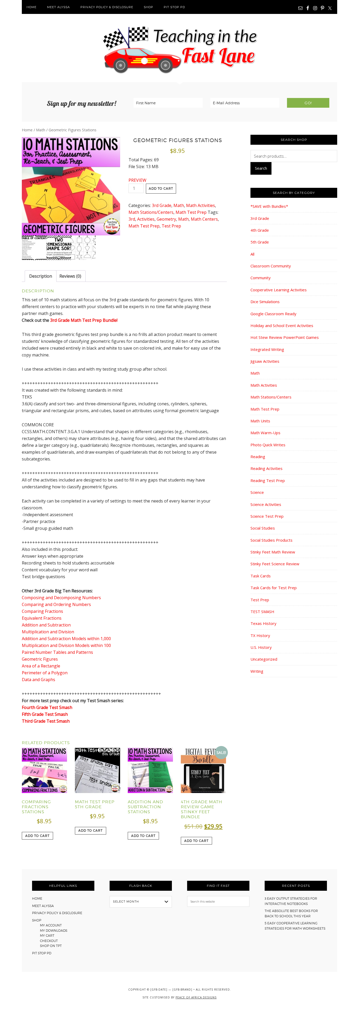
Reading (257, 456)
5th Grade (259, 242)
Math (40, 129)
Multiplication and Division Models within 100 (66, 645)
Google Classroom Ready (273, 313)
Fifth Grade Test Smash (45, 714)
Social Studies (262, 528)
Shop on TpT (51, 946)
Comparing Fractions (42, 611)
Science (257, 492)
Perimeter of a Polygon (45, 673)
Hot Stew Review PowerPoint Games (284, 337)
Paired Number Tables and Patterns (57, 652)
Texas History (263, 623)
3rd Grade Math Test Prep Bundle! (83, 320)
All (252, 254)
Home (27, 129)
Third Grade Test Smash (46, 721)
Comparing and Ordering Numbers (56, 604)
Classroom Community (270, 265)
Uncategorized (263, 659)
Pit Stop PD (41, 953)
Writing (256, 671)
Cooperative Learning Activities (278, 289)
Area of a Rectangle (41, 666)
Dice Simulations (265, 301)
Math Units (260, 420)
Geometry (166, 219)
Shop (36, 920)
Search (261, 168)
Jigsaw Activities (264, 361)
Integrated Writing (267, 349)
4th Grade (259, 230)
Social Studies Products (271, 540)
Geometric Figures (40, 659)
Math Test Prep (191, 212)
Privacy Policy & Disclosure (57, 913)
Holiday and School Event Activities (281, 325)
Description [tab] (40, 276)
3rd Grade (161, 205)
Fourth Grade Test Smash (47, 707)
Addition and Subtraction (46, 625)
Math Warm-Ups (265, 432)
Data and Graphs (38, 679)
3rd (132, 219)
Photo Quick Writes (267, 444)
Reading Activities (266, 468)
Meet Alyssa (43, 906)
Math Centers (204, 219)
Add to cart (161, 188)
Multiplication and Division (48, 632)
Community (260, 277)
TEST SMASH (262, 611)
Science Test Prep (267, 516)
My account (51, 925)
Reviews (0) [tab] (70, 276)
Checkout (49, 941)
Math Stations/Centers (151, 212)
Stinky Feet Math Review (272, 552)
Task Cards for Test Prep (273, 587)
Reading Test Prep (267, 480)
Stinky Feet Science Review (274, 563)
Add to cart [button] (37, 836)
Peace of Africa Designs (196, 997)
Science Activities (265, 504)
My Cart (47, 936)
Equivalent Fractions (41, 618)
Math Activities (200, 205)
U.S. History (261, 647)
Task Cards (260, 575)
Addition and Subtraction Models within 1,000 (66, 638)
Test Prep (171, 226)
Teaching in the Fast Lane (179, 48)
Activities (146, 219)
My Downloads (53, 931)
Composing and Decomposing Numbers (61, 597)
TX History (260, 635)
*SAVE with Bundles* (269, 206)
